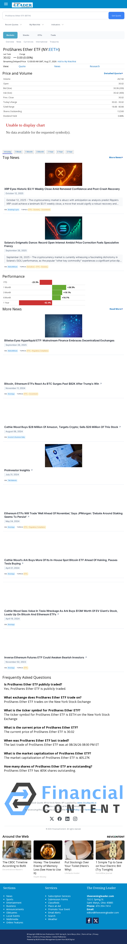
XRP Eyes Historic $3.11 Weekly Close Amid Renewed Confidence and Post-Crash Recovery (62, 189)
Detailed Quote (112, 73)
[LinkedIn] (67, 819)
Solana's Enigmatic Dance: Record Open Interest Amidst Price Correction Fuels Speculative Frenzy (61, 244)
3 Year (60, 151)
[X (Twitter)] (51, 819)
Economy (37, 209)
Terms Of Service (93, 809)
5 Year (69, 151)
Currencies (28, 41)
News (19, 41)
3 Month (40, 151)
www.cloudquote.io (86, 802)
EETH (54, 49)
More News (115, 157)
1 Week (18, 151)
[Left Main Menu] (5, 4)
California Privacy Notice (42, 937)
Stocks (26, 35)
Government (46, 209)
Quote (22, 66)
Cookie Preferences (59, 937)
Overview (10, 41)
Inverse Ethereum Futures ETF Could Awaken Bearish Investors (45, 657)
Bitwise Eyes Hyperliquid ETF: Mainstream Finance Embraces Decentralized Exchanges (59, 340)
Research (95, 66)
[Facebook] (59, 819)
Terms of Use (86, 934)
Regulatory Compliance (40, 351)
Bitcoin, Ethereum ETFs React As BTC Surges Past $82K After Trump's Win (53, 383)
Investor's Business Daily (16, 437)
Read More (115, 308)
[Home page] (22, 5)
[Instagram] (75, 819)
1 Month (29, 151)
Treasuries (54, 41)
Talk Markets (12, 480)
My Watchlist (34, 24)
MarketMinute (12, 267)
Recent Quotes (11, 24)
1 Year (50, 151)
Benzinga (11, 394)
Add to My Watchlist (67, 61)
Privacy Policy (73, 809)
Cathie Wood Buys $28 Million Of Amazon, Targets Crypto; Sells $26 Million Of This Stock (62, 427)
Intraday (7, 151)
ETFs (40, 35)
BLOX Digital (70, 939)
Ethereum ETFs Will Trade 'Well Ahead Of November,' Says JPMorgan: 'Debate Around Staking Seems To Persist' (63, 515)
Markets (10, 35)
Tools (53, 35)
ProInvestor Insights (18, 470)
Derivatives (31, 267)
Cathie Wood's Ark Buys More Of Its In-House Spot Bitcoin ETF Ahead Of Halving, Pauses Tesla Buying (60, 561)
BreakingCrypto (13, 209)
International (41, 41)
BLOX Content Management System (48, 939)
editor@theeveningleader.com (103, 912)
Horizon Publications (47, 934)
